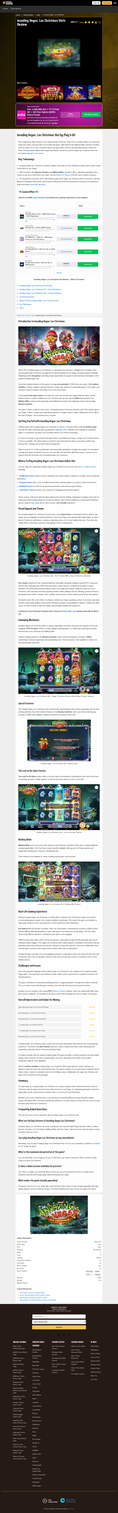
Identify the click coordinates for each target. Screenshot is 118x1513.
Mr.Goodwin (36, 1417)
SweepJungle (36, 1465)
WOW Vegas (36, 1486)
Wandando (35, 1482)
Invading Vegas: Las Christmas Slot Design (35, 286)
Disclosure (71, 1509)
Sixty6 (34, 1447)
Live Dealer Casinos (78, 1374)
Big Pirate (35, 1365)
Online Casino (21, 315)
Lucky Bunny (36, 1406)
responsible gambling (37, 184)
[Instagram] (69, 1335)
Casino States (58, 1342)
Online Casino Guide (78, 1346)
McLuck (35, 1413)
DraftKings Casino (26, 476)
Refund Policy (95, 1361)
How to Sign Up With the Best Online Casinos (35, 1295)
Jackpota (35, 1402)
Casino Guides (77, 1342)
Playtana (35, 1428)
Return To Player (63, 175)
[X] (54, 1335)
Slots (38, 15)
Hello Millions (36, 1395)
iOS (21, 1146)
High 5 (34, 1399)
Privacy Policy (95, 1353)
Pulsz (34, 1432)
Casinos (5, 8)
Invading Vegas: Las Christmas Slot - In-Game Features (40, 293)
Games (28, 315)
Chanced (35, 1373)
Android (97, 1143)
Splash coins (36, 1454)
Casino (18, 15)
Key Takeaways (25, 304)
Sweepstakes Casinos (38, 1343)
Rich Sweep (36, 1439)
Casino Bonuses (16, 8)
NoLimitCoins (36, 1421)
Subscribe (107, 3)
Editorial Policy (96, 1372)
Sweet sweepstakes (39, 1475)
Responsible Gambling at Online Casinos (33, 1297)
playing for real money (35, 153)
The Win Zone (37, 1478)
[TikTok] (64, 1335)
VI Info (93, 1342)
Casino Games (28, 15)
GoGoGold (35, 1391)
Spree (34, 1458)
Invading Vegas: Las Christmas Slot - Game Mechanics (40, 289)
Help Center (95, 1346)
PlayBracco (36, 1424)
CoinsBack (36, 1380)
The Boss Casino (38, 1369)
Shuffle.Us (35, 1443)
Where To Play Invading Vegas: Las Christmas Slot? (39, 301)
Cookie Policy (95, 1368)
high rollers (63, 430)
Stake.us (35, 1461)
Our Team (94, 1379)
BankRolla (35, 1362)
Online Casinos (19, 1342)
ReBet (34, 1435)
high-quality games (38, 503)
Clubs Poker (36, 1376)
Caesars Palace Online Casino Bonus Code (20, 1390)
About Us (94, 1376)
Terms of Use (95, 1357)
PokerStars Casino (26, 490)
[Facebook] (49, 1335)
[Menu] (115, 3)
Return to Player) (59, 991)
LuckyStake (36, 1410)
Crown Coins (36, 1384)
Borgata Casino (25, 482)
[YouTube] (59, 1335)
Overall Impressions (27, 297)
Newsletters (95, 1350)
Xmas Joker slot (69, 611)
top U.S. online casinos (87, 467)
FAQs (21, 308)
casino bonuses (39, 198)
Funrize (34, 1387)
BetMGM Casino (26, 486)
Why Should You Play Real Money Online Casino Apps (38, 1300)
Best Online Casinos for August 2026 (32, 1293)
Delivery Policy (96, 1365)
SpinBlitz (35, 1450)
